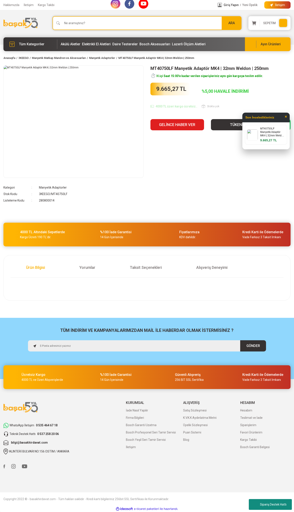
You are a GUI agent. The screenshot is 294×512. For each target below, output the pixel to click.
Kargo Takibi (46, 5)
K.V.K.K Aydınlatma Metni (200, 417)
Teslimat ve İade (251, 417)
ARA (231, 23)
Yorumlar (87, 267)
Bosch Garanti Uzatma (141, 425)
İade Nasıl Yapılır (137, 410)
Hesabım (246, 410)
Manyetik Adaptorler (53, 187)
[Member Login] (220, 5)
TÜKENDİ (237, 124)
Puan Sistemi (192, 432)
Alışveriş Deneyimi (211, 267)
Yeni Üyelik (249, 5)
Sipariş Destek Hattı (273, 504)
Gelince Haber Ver (177, 124)
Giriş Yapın (231, 5)
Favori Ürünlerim (251, 432)
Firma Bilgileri (135, 417)
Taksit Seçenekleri (146, 267)
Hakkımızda (11, 5)
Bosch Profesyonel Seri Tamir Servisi (151, 432)
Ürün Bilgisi (35, 267)
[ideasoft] (124, 509)
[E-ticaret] (146, 509)
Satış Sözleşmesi (195, 410)
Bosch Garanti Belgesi (255, 447)
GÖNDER (253, 346)
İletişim (29, 5)
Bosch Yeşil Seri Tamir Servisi (146, 439)
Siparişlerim (248, 425)
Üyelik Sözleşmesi (195, 425)
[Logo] (20, 23)
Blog (186, 439)
